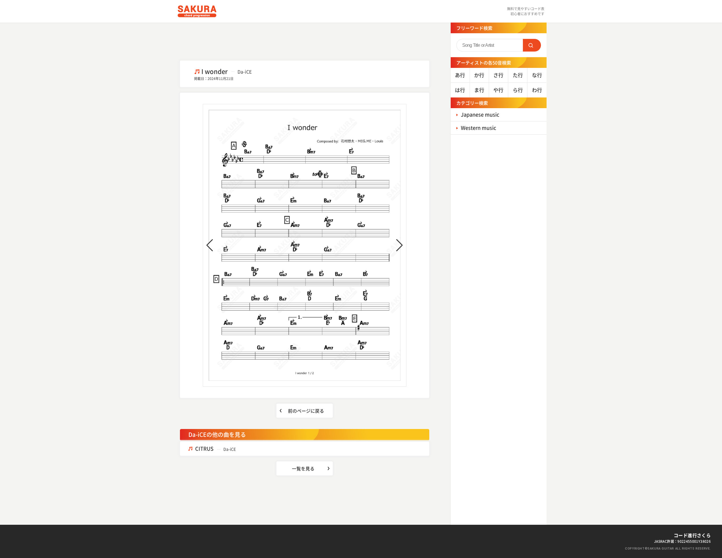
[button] (209, 245)
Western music (478, 128)
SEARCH (532, 45)
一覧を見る (303, 468)
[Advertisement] (304, 41)
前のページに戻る (306, 410)
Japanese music (480, 114)
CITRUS (215, 448)
